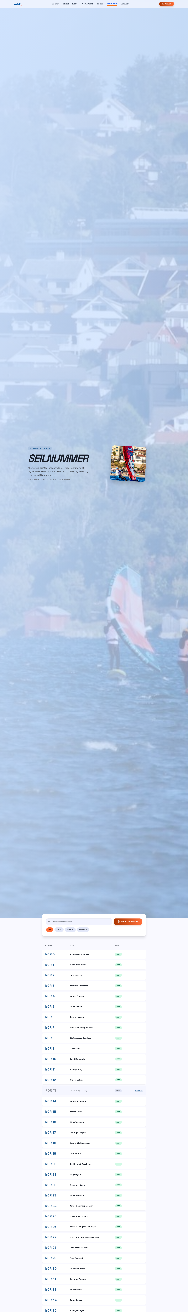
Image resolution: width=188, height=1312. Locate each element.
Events (75, 4)
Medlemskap (87, 4)
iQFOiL (59, 929)
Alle (49, 929)
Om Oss (100, 4)
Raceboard (83, 929)
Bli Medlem (166, 4)
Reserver (139, 1091)
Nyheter (55, 4)
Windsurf (70, 929)
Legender (125, 4)
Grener (65, 4)
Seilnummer (112, 3)
